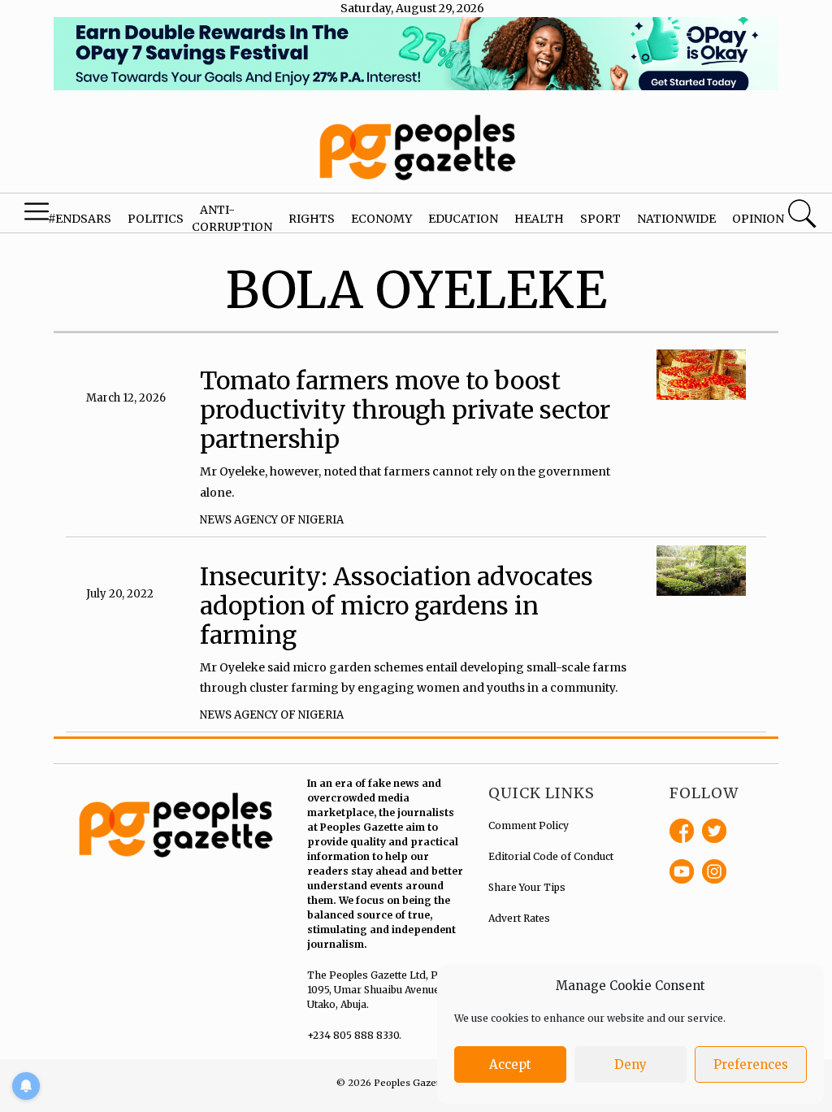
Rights (311, 218)
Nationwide (676, 218)
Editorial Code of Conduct (550, 856)
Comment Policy (528, 825)
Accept (510, 1064)
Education (463, 218)
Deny (630, 1064)
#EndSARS (79, 218)
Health (539, 218)
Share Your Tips (527, 887)
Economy (381, 218)
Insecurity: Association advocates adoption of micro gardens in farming (396, 605)
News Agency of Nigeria (272, 520)
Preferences (750, 1064)
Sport (600, 218)
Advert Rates (519, 918)
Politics (156, 218)
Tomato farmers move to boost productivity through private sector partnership (405, 409)
